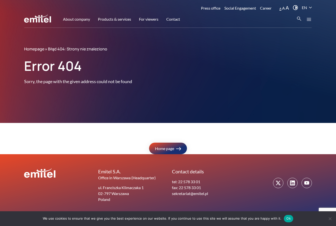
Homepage (34, 49)
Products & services (114, 19)
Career (266, 8)
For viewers (148, 19)
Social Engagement (240, 8)
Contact (173, 19)
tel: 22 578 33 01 (186, 181)
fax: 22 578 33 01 (186, 187)
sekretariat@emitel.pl (190, 193)
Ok (288, 218)
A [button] (280, 8)
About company (76, 19)
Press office (210, 8)
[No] (329, 218)
